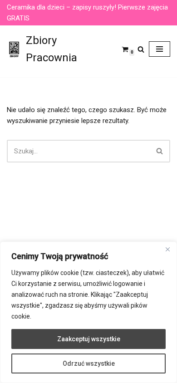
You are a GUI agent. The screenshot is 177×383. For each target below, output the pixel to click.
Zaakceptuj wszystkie (88, 339)
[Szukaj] (141, 49)
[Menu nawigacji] (159, 49)
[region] (88, 312)
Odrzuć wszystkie (89, 363)
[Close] (167, 249)
